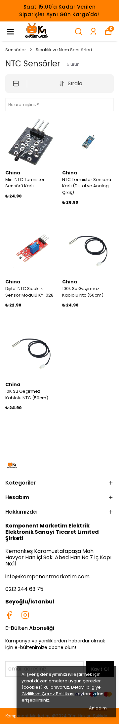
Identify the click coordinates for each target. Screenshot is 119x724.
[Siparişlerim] (93, 31)
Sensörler (15, 50)
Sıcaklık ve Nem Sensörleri (64, 50)
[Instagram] (25, 615)
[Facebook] (9, 615)
